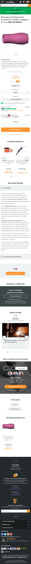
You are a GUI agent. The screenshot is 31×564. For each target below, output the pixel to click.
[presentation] (4, 158)
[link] (23, 2)
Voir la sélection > (15, 13)
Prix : (12, 81)
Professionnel (21, 368)
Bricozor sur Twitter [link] (5, 534)
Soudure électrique (15, 409)
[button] (11, 176)
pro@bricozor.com (15, 495)
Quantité (15, 122)
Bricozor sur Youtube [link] (8, 534)
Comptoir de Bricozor (8, 557)
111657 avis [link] (13, 541)
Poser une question (15, 296)
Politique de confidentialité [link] (10, 562)
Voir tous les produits (15, 273)
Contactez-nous (8, 478)
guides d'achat (22, 557)
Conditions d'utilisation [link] (22, 562)
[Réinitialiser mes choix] (18, 86)
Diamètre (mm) (15, 89)
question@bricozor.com (15, 386)
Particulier (9, 368)
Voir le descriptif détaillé (15, 72)
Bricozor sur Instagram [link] (11, 534)
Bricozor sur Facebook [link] (2, 534)
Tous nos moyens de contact (15, 390)
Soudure (15, 404)
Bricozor (10, 2)
